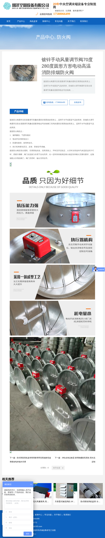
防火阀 (64, 37)
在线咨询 (77, 102)
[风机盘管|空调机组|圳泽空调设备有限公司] (26, 6)
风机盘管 (33, 21)
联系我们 (84, 21)
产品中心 (21, 21)
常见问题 (59, 21)
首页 (8, 21)
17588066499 (61, 13)
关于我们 (71, 21)
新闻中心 (46, 21)
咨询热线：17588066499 (55, 102)
